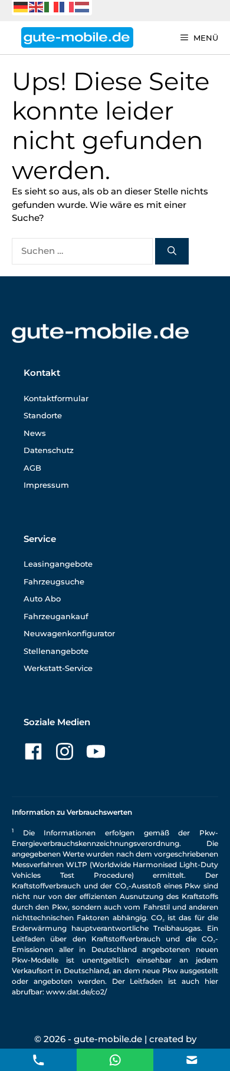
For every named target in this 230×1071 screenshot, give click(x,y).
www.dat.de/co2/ (76, 991)
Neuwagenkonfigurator (69, 633)
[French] (67, 6)
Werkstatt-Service (58, 668)
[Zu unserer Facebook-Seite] (33, 751)
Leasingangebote (58, 563)
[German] (21, 6)
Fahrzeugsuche (54, 581)
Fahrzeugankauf (56, 616)
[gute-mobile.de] (77, 37)
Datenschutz (49, 450)
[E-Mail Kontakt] (115, 1059)
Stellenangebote (56, 651)
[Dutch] (82, 6)
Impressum (46, 485)
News (35, 433)
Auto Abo (42, 598)
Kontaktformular (56, 398)
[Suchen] (172, 251)
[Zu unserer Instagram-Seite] (64, 751)
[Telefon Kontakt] (38, 1059)
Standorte (43, 415)
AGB (32, 467)
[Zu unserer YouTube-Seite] (96, 751)
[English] (36, 6)
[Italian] (52, 6)
